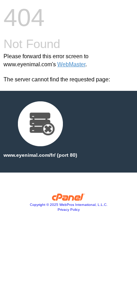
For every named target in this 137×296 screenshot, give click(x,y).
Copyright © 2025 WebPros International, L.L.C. (68, 205)
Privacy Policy (69, 209)
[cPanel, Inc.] (68, 199)
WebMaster (71, 64)
